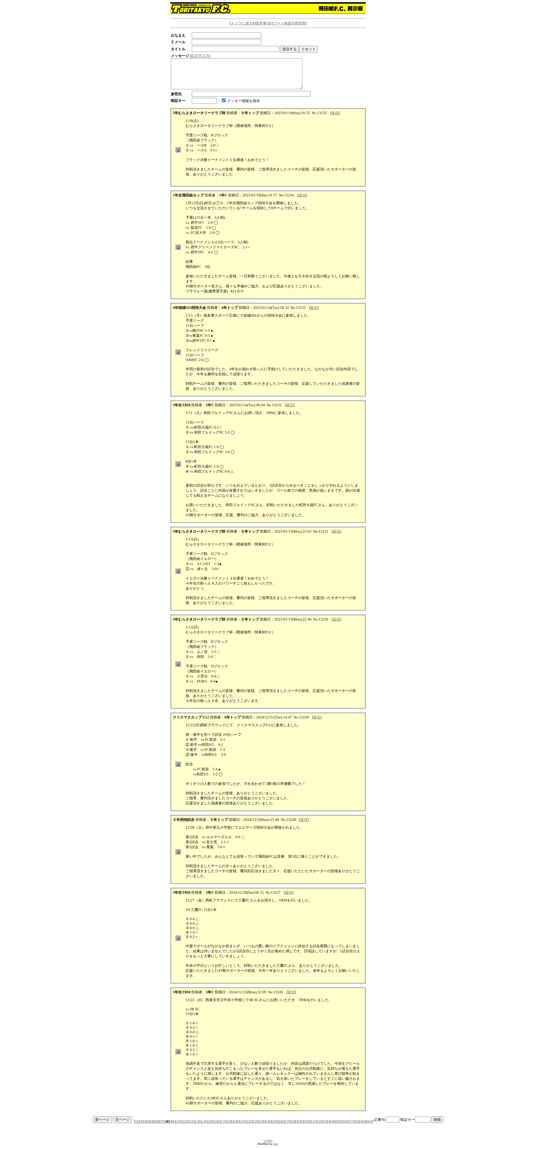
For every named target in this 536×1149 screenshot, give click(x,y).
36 (344, 1122)
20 (242, 1122)
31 (312, 1122)
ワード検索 (282, 23)
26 (280, 1122)
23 (261, 1122)
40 (370, 1122)
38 (357, 1122)
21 (248, 1122)
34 (332, 1122)
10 (178, 1122)
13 (197, 1122)
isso (275, 1143)
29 (300, 1122)
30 (306, 1122)
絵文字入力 (200, 56)
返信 (335, 113)
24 (267, 1122)
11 (184, 1122)
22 (255, 1122)
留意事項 (263, 23)
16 (216, 1122)
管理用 (300, 23)
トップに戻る (242, 23)
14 (203, 1122)
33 (325, 1122)
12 (190, 1122)
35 (338, 1122)
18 (229, 1122)
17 (222, 1122)
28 (293, 1122)
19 (235, 1122)
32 (319, 1122)
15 (210, 1122)
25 (274, 1122)
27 (287, 1122)
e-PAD (268, 1140)
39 (364, 1122)
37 (351, 1122)
